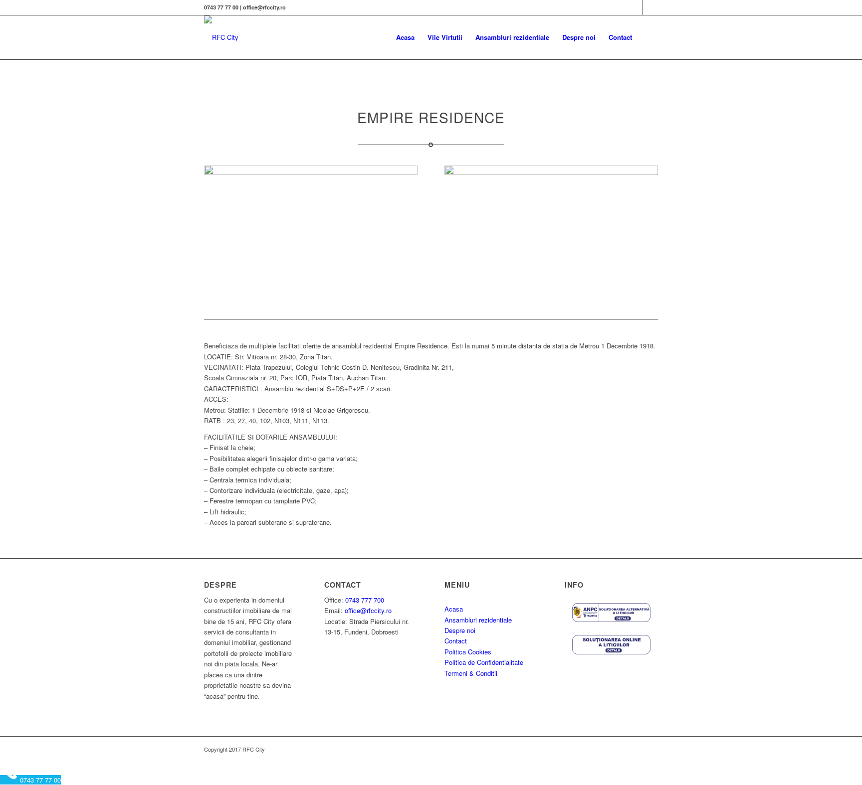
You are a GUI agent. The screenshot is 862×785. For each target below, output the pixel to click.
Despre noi (459, 630)
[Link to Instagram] (650, 7)
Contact (455, 640)
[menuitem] (405, 37)
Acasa (453, 609)
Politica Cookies (467, 651)
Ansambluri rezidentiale (478, 620)
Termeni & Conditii (470, 673)
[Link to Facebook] (635, 7)
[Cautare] (648, 37)
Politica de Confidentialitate (483, 662)
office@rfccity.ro (368, 610)
